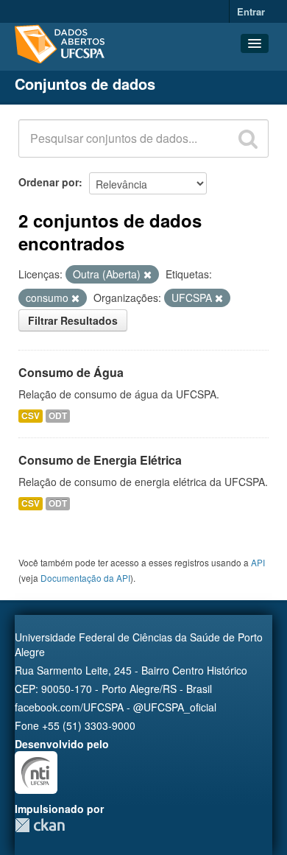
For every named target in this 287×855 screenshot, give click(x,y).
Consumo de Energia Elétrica (100, 459)
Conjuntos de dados (85, 83)
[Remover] (148, 275)
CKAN (40, 825)
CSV (30, 415)
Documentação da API (85, 577)
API (258, 562)
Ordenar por (48, 182)
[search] (248, 138)
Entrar (251, 11)
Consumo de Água (71, 372)
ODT (58, 415)
